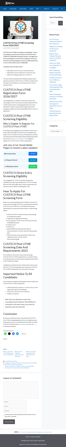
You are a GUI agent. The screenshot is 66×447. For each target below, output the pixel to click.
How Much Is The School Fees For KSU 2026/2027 (17, 367)
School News (23, 8)
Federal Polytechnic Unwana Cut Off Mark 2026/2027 (56, 97)
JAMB (31, 8)
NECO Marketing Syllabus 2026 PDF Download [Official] (55, 73)
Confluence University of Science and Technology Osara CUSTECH (21, 363)
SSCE (37, 8)
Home (4, 8)
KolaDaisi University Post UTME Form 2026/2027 (55, 80)
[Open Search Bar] (62, 8)
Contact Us (55, 8)
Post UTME (8, 361)
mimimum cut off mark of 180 (18, 138)
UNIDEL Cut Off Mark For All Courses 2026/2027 (56, 49)
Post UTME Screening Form (16, 364)
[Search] (60, 23)
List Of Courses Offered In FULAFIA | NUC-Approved (55, 42)
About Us (46, 8)
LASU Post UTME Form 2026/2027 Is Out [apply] (55, 65)
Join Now (33, 153)
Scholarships (13, 8)
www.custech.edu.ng (23, 324)
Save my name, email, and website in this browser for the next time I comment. (20, 415)
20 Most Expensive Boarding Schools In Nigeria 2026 (55, 113)
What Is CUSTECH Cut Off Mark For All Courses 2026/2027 (8, 353)
